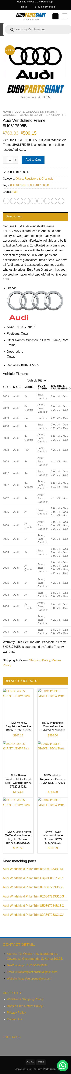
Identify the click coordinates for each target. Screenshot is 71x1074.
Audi (14, 191)
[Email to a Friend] (27, 201)
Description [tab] (14, 216)
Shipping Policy (39, 660)
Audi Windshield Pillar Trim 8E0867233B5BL (33, 887)
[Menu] (6, 16)
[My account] (55, 16)
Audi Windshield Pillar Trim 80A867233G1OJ (33, 914)
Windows (9, 115)
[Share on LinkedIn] (47, 201)
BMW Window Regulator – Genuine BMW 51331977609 (53, 779)
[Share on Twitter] (20, 201)
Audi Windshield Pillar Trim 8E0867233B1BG (33, 896)
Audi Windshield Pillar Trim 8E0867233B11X (33, 869)
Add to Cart (33, 159)
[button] (62, 1065)
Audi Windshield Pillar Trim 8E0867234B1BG (33, 905)
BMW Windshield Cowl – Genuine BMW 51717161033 (53, 726)
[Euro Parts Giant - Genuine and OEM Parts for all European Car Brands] (30, 16)
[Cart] (65, 16)
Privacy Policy (16, 1012)
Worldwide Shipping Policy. (25, 999)
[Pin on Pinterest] (33, 201)
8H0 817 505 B (19, 185)
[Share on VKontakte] (40, 201)
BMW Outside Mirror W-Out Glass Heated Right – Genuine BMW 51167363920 (18, 837)
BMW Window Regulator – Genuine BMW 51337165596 (18, 726)
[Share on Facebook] (13, 201)
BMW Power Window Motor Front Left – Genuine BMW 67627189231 (18, 781)
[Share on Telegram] (61, 201)
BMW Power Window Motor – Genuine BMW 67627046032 (53, 837)
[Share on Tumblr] (54, 201)
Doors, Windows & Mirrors (35, 111)
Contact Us (14, 1019)
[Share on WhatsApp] (6, 201)
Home (7, 111)
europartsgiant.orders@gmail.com (36, 971)
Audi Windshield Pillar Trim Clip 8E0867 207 (33, 878)
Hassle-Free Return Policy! (25, 1006)
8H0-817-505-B (39, 185)
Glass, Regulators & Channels (43, 115)
